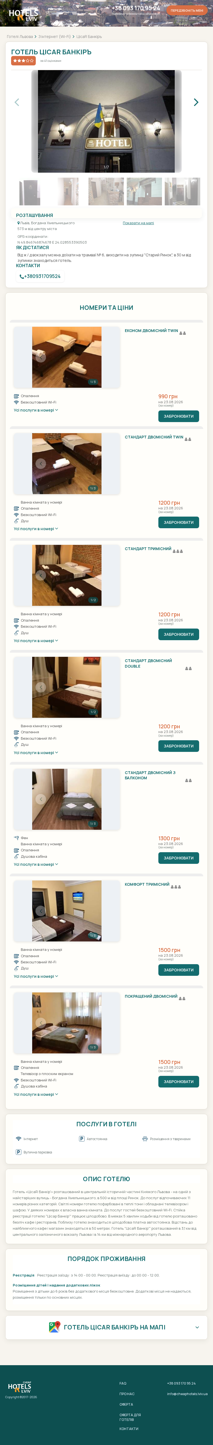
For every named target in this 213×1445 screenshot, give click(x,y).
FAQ (123, 1383)
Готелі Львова (20, 36)
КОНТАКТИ (129, 1428)
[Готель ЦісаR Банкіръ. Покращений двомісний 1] (67, 1022)
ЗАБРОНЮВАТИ (179, 416)
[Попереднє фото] (41, 357)
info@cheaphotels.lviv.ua (187, 1394)
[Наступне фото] (93, 357)
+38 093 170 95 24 (136, 8)
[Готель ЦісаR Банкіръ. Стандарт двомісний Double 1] (67, 687)
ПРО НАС (127, 1394)
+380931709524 (42, 276)
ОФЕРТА (126, 1404)
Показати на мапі (138, 222)
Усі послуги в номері (34, 410)
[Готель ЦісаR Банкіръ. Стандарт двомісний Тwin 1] (67, 463)
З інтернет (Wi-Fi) (55, 36)
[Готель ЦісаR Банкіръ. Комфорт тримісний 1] (67, 910)
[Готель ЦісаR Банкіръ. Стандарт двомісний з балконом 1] (67, 799)
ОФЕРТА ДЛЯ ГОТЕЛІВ (130, 1417)
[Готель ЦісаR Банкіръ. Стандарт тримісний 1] (67, 575)
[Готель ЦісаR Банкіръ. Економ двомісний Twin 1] (67, 357)
